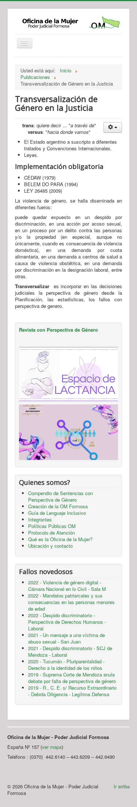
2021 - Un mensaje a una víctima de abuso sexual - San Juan (66, 638)
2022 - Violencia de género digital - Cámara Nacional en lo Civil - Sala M (67, 585)
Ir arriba (122, 786)
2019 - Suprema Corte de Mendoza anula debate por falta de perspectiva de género (72, 678)
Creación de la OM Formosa (58, 506)
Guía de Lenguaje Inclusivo (57, 512)
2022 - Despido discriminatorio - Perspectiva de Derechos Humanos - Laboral (67, 622)
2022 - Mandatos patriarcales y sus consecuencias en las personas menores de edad (71, 602)
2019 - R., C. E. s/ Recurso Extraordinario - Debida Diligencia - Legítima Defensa (72, 691)
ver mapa (52, 746)
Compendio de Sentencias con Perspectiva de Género (60, 496)
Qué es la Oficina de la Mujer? (60, 539)
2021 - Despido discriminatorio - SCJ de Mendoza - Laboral (70, 651)
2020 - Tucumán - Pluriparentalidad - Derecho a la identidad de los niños (66, 664)
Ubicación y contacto (50, 545)
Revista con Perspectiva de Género (58, 329)
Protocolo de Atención (51, 532)
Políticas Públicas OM (52, 526)
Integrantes (40, 519)
